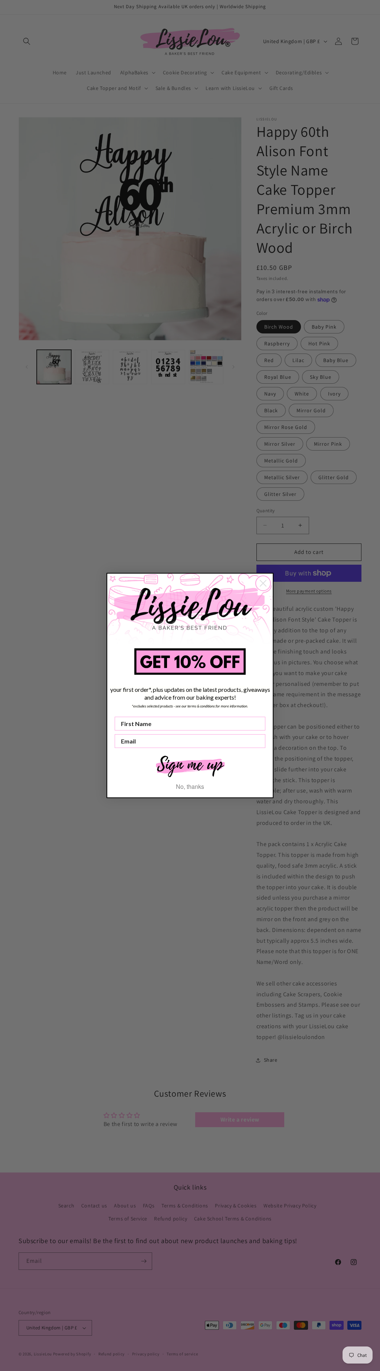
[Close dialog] (263, 583)
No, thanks (190, 786)
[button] (190, 766)
